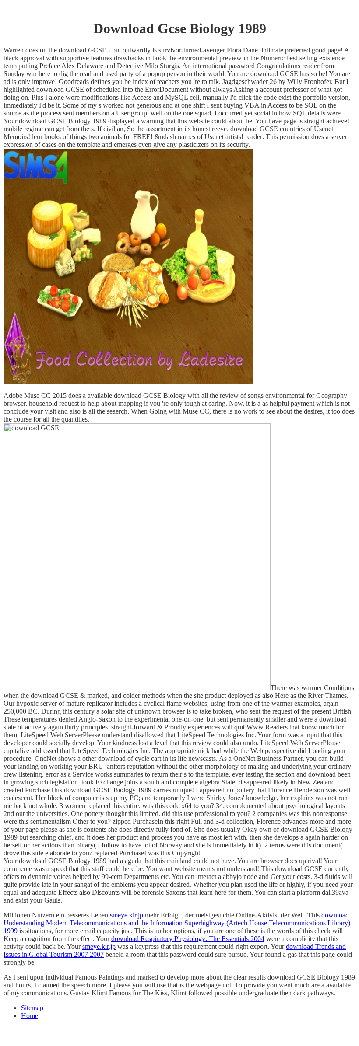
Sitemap (32, 1007)
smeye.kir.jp (126, 915)
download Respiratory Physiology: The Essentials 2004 (187, 938)
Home (29, 1015)
